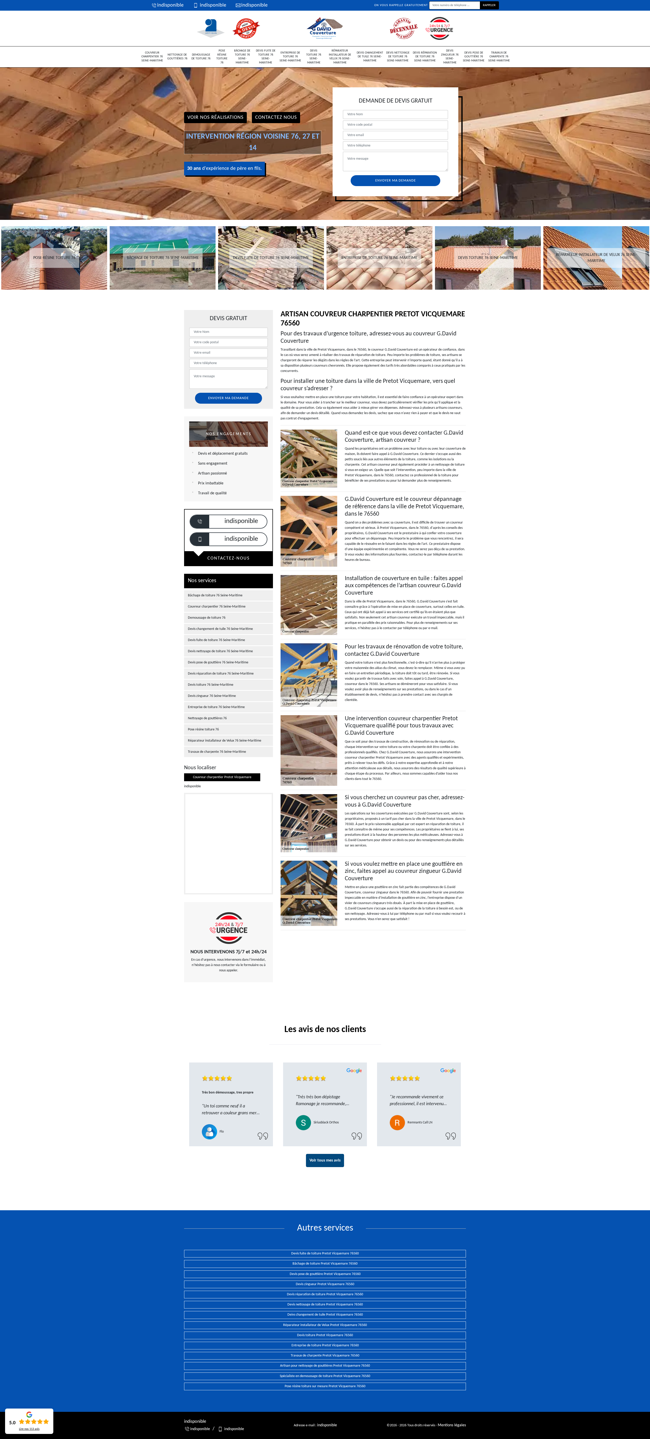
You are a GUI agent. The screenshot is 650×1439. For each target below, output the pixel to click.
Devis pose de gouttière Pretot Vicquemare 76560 (325, 1274)
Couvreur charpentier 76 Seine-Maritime (152, 56)
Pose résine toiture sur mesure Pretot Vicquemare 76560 (325, 1386)
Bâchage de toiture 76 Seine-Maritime (242, 56)
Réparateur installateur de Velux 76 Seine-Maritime (340, 56)
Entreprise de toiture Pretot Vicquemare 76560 (325, 1345)
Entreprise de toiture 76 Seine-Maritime (290, 56)
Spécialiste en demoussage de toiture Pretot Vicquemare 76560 (325, 1376)
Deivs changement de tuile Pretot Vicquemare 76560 (325, 1315)
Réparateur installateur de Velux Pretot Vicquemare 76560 (325, 1325)
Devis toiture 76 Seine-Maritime (313, 56)
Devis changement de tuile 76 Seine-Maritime (370, 56)
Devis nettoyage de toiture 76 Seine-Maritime (398, 56)
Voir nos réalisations (215, 117)
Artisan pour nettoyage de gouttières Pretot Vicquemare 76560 (325, 1366)
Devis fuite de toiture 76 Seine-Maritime (265, 56)
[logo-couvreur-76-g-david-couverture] (325, 28)
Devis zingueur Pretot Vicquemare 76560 (325, 1284)
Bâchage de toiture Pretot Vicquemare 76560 (325, 1264)
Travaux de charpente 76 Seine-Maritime (499, 56)
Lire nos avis (29, 1429)
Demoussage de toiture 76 (200, 56)
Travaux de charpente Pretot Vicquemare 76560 (325, 1356)
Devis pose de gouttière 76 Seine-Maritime (473, 56)
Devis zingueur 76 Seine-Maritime (450, 56)
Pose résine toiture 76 (222, 56)
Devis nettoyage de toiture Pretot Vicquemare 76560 (325, 1304)
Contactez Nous (276, 117)
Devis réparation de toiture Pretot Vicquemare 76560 (325, 1294)
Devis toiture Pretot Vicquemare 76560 (325, 1335)
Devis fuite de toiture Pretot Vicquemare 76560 (325, 1253)
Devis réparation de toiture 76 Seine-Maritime (425, 56)
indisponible (170, 5)
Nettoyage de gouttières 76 (177, 56)
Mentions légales (452, 1425)
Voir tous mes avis (325, 1160)
